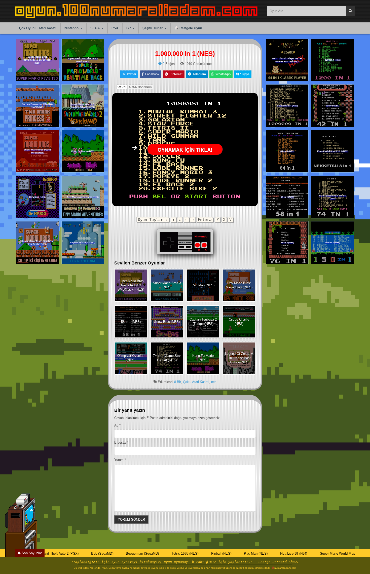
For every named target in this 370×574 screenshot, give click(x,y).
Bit (128, 28)
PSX (115, 28)
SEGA (95, 28)
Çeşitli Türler (152, 28)
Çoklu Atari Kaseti (196, 382)
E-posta (121, 442)
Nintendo (71, 28)
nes (213, 382)
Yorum (120, 460)
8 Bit (177, 382)
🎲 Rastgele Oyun (188, 28)
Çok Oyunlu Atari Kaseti (37, 28)
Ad (117, 425)
